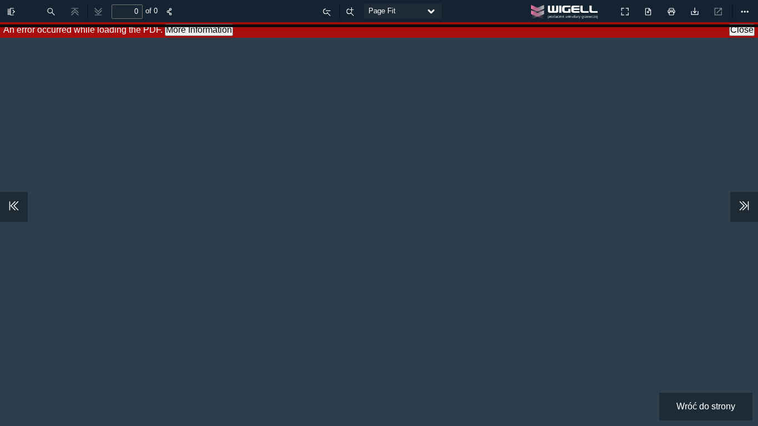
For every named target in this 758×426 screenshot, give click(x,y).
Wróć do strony (705, 406)
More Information (199, 29)
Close (742, 29)
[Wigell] (567, 14)
